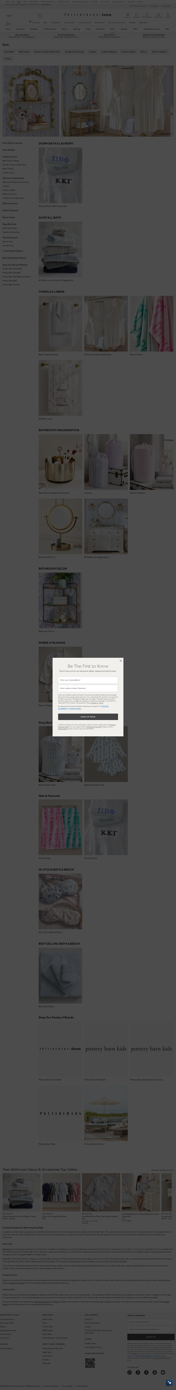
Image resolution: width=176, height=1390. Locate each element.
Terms (101, 703)
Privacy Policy (75, 708)
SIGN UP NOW (88, 717)
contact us (94, 703)
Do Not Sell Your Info (94, 727)
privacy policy (63, 729)
